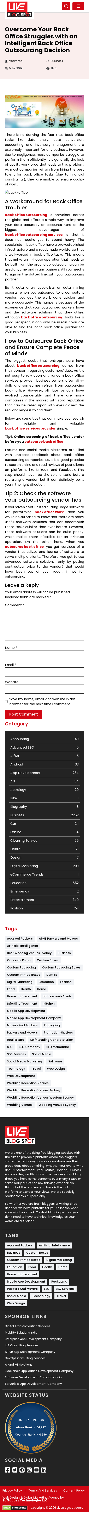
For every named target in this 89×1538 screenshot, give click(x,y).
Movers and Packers (22, 1025)
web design (56, 1069)
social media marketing (24, 1061)
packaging (52, 1025)
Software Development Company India (33, 1377)
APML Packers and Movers (58, 938)
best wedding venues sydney (29, 953)
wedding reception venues (28, 1083)
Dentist (51, 975)
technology (16, 1069)
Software (55, 1061)
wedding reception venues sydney (33, 1090)
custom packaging (21, 967)
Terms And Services (42, 1490)
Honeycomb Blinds (57, 996)
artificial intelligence (22, 946)
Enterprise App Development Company (33, 1339)
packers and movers (22, 1032)
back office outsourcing (42, 317)
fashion (66, 982)
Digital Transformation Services (27, 1326)
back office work (49, 512)
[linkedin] (43, 1470)
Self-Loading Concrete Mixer (51, 1040)
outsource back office (43, 441)
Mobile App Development (26, 1011)
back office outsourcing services (34, 234)
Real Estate (15, 1040)
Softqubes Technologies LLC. (25, 1500)
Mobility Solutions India (21, 1332)
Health (26, 989)
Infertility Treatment (22, 1004)
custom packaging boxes (61, 967)
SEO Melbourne (57, 1047)
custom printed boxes (23, 975)
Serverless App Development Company (33, 1384)
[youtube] (36, 1470)
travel (36, 1069)
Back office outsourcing (26, 214)
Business (57, 61)
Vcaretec (16, 61)
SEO (10, 1047)
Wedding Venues (19, 1105)
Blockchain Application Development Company (39, 1371)
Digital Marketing (19, 982)
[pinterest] (22, 1470)
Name (11, 647)
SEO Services (16, 1054)
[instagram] (29, 1470)
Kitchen (49, 1004)
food (11, 989)
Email (10, 664)
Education (46, 982)
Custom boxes (48, 960)
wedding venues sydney (57, 1105)
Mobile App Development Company (34, 1018)
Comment (14, 605)
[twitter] (14, 1470)
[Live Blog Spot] (19, 9)
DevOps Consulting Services (25, 1358)
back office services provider (30, 428)
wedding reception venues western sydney (40, 1097)
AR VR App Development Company (30, 1352)
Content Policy (74, 1490)
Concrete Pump (19, 960)
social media (41, 1054)
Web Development (21, 1076)
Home (41, 989)
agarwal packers (20, 938)
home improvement (22, 996)
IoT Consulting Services (21, 1345)
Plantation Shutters (58, 1032)
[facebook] (7, 1470)
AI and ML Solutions (18, 1364)
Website (11, 682)
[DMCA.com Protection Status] (15, 1507)
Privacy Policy (12, 1490)
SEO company (29, 1047)
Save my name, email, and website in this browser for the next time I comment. (42, 701)
